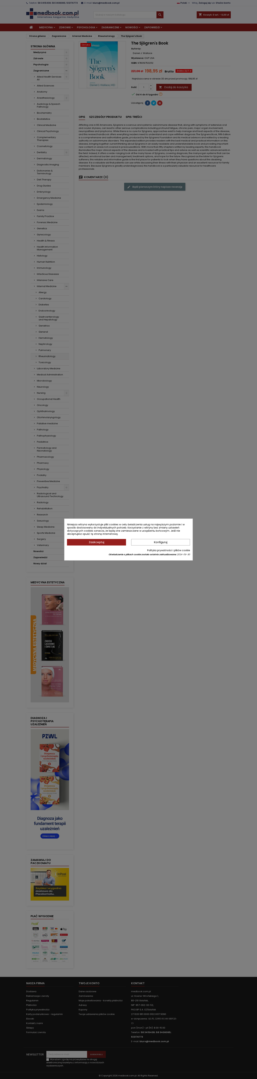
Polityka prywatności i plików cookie (168, 550)
